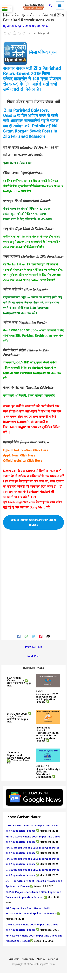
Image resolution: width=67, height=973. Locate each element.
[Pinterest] (40, 636)
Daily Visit (37, 507)
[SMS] (48, 636)
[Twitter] (33, 636)
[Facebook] (18, 636)
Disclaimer (14, 959)
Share (30, 471)
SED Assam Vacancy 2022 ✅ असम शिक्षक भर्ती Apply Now (19, 681)
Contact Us (53, 959)
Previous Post (33, 646)
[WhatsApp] (26, 636)
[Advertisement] (33, 563)
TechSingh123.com (23, 427)
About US (41, 959)
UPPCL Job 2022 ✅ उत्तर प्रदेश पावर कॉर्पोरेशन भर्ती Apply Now (19, 717)
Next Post (33, 656)
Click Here (40, 450)
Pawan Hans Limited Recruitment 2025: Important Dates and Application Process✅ (47, 734)
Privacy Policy (28, 959)
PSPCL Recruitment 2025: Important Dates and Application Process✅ (47, 696)
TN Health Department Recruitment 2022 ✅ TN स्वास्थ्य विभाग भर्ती (18, 757)
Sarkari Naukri (38, 492)
